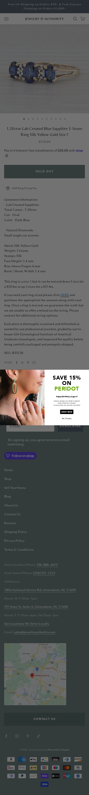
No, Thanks (67, 419)
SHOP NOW (66, 411)
